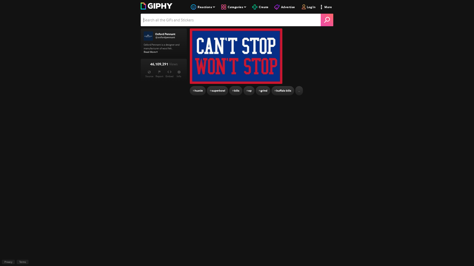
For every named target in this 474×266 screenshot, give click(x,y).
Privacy (8, 261)
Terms (22, 261)
